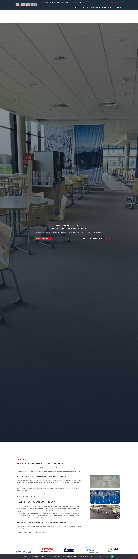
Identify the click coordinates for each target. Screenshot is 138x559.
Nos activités (107, 7)
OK (112, 556)
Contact (119, 7)
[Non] (134, 557)
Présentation (84, 7)
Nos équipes (95, 7)
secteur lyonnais (74, 468)
